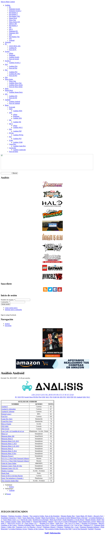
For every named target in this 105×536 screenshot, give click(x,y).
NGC (88, 397)
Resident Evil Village (47, 523)
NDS (10, 109)
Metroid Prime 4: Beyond (79, 518)
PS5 (6, 70)
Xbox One (12, 20)
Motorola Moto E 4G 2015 (10, 441)
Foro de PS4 (13, 68)
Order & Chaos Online (9, 463)
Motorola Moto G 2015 (9, 444)
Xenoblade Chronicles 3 (9, 518)
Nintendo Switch (14, 9)
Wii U (11, 29)
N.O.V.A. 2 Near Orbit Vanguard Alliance (15, 458)
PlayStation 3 (13, 25)
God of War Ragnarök (79, 529)
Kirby (20, 518)
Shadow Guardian (7, 471)
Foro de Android (14, 103)
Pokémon (12, 55)
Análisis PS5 (13, 72)
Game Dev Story (7, 419)
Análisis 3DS (17, 118)
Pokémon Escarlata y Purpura (18, 516)
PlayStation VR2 (14, 16)
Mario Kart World (55, 520)
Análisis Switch (14, 57)
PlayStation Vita (14, 37)
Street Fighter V (27, 521)
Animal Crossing (10, 521)
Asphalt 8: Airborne (8, 411)
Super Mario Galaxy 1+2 (11, 520)
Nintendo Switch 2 (15, 11)
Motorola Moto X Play (9, 453)
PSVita (11, 133)
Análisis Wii (17, 122)
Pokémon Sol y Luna (71, 527)
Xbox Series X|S (14, 22)
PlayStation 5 (13, 14)
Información (55, 533)
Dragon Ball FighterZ (40, 521)
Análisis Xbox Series (16, 85)
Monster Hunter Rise (68, 516)
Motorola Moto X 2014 (9, 451)
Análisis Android (14, 101)
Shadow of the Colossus (36, 529)
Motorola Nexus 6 (7, 456)
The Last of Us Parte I (72, 523)
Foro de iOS (13, 98)
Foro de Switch (14, 59)
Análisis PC (13, 48)
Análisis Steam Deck (16, 92)
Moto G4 (4, 434)
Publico (11, 487)
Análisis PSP (17, 131)
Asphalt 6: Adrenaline (9, 409)
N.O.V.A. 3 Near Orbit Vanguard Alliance (15, 461)
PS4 (6, 64)
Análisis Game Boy (19, 146)
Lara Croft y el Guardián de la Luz (13, 431)
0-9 (72, 395)
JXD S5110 (5, 429)
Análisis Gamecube (19, 150)
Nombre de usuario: (8, 300)
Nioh (19, 521)
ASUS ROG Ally (15, 46)
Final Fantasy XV (31, 523)
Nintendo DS (13, 31)
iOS (10, 38)
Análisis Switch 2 (14, 63)
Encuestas (8, 325)
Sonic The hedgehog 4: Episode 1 (12, 478)
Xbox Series (9, 79)
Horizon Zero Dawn (42, 525)
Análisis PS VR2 (14, 74)
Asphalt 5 (5, 406)
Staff (47, 533)
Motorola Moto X (7, 448)
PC (10, 7)
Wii (10, 27)
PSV (64, 397)
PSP (10, 35)
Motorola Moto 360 (8, 436)
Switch (7, 51)
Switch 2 (8, 61)
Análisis (7, 5)
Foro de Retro (13, 151)
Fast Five (4, 416)
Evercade (12, 107)
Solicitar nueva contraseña (13, 310)
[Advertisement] (52, 497)
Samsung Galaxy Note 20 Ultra (12, 466)
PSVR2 (35, 397)
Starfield (91, 529)
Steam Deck (13, 18)
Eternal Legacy (6, 414)
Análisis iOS (13, 96)
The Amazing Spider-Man (10, 481)
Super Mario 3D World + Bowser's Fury (89, 516)
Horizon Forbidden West (26, 525)
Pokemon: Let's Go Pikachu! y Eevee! (29, 527)
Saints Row (59, 523)
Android (11, 40)
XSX (19, 397)
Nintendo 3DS (13, 33)
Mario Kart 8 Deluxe (48, 518)
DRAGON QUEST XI (15, 523)
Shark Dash (5, 473)
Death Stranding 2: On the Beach (73, 520)
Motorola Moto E (7, 439)
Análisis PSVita (18, 135)
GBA (84, 397)
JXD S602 (5, 426)
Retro (7, 105)
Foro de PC (13, 50)
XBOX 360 (13, 24)
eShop (11, 53)
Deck (31, 397)
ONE (43, 397)
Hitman (50, 521)
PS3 (10, 137)
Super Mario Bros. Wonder (31, 518)
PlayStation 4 (13, 12)
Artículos (8, 42)
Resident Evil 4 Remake (41, 520)
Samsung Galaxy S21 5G (10, 468)
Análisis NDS (17, 111)
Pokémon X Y (88, 525)
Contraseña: (5, 302)
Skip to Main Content (8, 2)
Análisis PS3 (17, 138)
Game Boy (12, 144)
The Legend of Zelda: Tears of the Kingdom (44, 516)
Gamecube (12, 148)
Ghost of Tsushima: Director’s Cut (62, 525)
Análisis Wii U (18, 127)
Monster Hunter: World (92, 520)
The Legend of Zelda (63, 518)
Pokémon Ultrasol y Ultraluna (53, 527)
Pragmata (98, 529)
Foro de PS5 (13, 75)
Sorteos (7, 324)
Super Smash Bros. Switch (87, 521)
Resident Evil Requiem (89, 523)
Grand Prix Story (7, 421)
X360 (11, 140)
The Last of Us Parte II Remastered (65, 521)
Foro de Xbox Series (15, 87)
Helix (7, 88)
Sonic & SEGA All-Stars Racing (12, 476)
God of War (78, 525)
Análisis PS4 (13, 66)
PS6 (6, 77)
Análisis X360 (17, 142)
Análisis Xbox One (15, 83)
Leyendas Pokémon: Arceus (18, 529)
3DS (10, 113)
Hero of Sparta (6, 424)
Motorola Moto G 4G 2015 (10, 446)
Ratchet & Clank (26, 520)
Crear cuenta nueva (11, 308)
